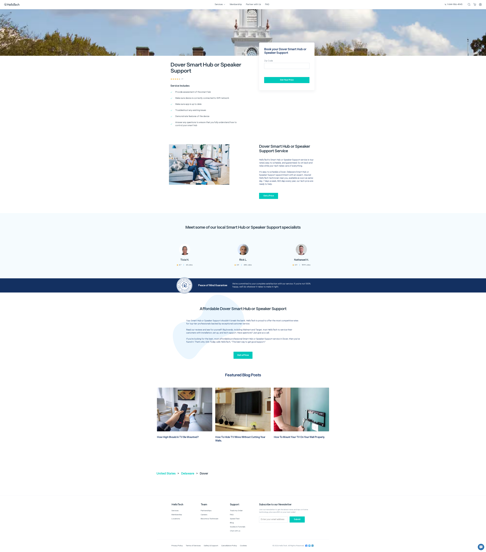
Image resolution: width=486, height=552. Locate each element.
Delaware (187, 473)
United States (166, 473)
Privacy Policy (177, 546)
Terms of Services (193, 546)
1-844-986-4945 (454, 4)
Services (175, 511)
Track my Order (236, 511)
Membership (176, 515)
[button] (481, 547)
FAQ (232, 515)
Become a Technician (209, 519)
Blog (232, 523)
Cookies (243, 546)
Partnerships (206, 511)
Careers (204, 515)
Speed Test (235, 519)
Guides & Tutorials (237, 527)
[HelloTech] (12, 4)
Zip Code (268, 61)
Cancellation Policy (229, 546)
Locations (175, 519)
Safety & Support (211, 546)
